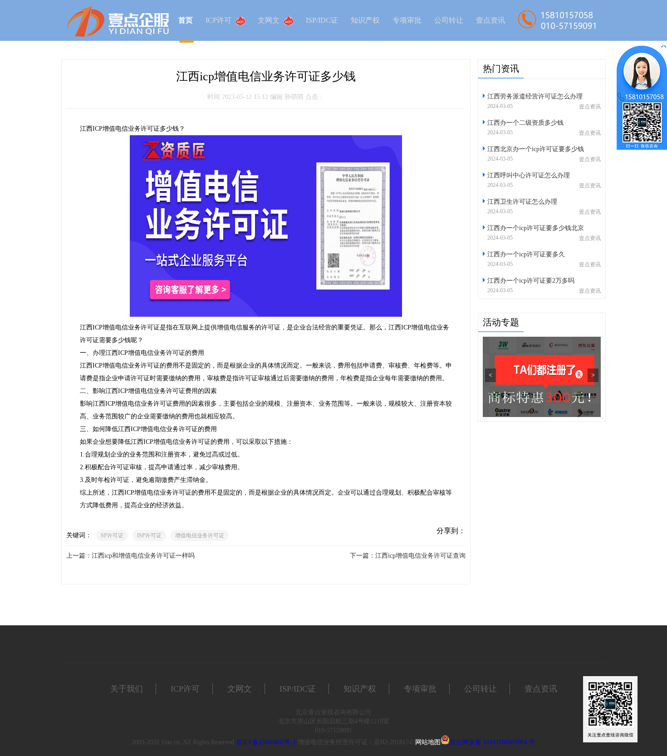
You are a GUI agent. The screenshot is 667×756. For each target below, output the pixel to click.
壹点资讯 (490, 20)
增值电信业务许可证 (199, 535)
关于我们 (126, 688)
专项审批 (407, 20)
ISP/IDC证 (322, 20)
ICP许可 (218, 20)
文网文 (269, 20)
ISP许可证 (149, 535)
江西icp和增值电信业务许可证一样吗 (143, 555)
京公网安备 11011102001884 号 (492, 742)
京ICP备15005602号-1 (266, 742)
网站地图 (428, 742)
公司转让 (448, 20)
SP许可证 (112, 535)
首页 (185, 20)
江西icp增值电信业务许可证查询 (420, 555)
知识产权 (365, 20)
